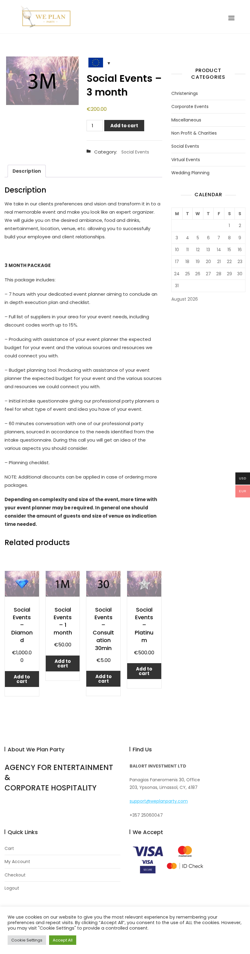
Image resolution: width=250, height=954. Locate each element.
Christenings (184, 93)
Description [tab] (26, 171)
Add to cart (124, 125)
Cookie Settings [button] (26, 940)
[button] (231, 18)
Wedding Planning (190, 173)
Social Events (135, 152)
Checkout (15, 875)
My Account (17, 862)
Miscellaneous (186, 120)
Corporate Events (190, 107)
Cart (9, 848)
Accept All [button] (63, 940)
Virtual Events (185, 160)
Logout (12, 888)
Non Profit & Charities (194, 133)
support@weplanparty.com (159, 801)
